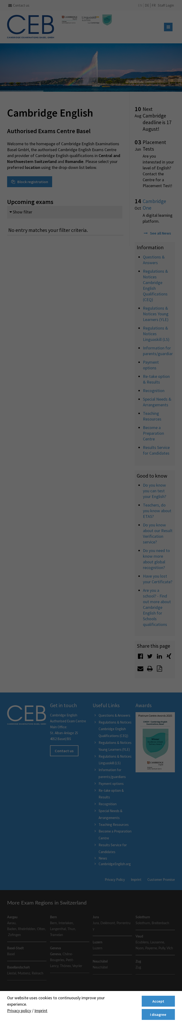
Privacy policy (19, 1010)
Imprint (40, 1010)
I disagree (158, 1014)
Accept (158, 1001)
